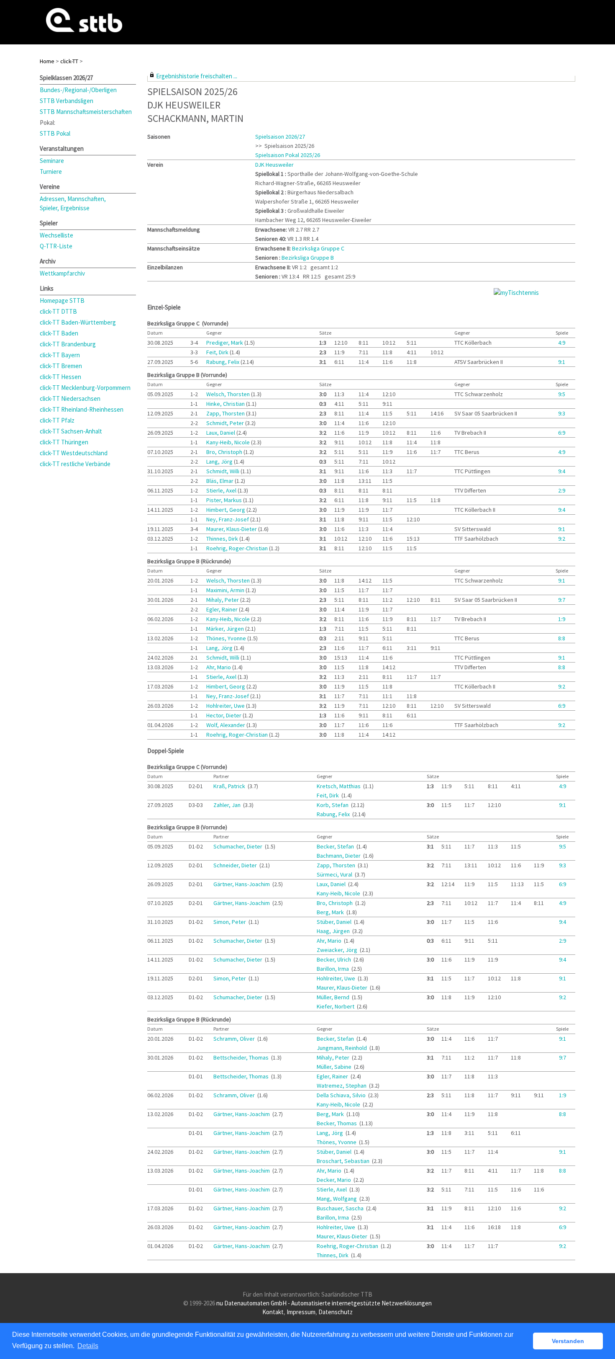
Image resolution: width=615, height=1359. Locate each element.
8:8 (561, 638)
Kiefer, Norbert (336, 1006)
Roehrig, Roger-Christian (237, 548)
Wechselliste (56, 235)
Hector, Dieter (224, 715)
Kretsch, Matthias (339, 786)
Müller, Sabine (335, 1066)
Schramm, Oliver (234, 1038)
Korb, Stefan (333, 805)
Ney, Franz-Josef (228, 519)
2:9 (561, 490)
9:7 (561, 599)
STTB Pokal (55, 133)
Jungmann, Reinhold (342, 1048)
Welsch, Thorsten (228, 394)
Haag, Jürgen (334, 931)
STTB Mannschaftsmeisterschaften (86, 112)
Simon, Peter (230, 922)
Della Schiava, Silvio (342, 1095)
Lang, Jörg (220, 461)
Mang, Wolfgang (337, 1198)
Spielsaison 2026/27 (280, 136)
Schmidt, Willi (223, 471)
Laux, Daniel (221, 432)
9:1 (561, 362)
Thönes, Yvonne (226, 638)
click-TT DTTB (58, 311)
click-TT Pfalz (57, 420)
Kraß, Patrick (229, 786)
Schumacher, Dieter (238, 846)
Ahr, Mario (219, 667)
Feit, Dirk (218, 352)
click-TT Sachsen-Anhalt (71, 431)
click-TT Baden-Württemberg (78, 322)
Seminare (52, 161)
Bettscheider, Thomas (241, 1057)
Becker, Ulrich (334, 959)
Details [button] (87, 1345)
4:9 (561, 342)
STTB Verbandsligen (66, 101)
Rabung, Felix (223, 362)
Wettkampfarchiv (62, 273)
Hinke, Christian (226, 403)
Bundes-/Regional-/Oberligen (78, 90)
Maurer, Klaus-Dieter (232, 529)
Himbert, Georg (226, 509)
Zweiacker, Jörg (338, 950)
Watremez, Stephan (342, 1085)
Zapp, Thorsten (226, 413)
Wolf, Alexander (226, 725)
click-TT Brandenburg (68, 344)
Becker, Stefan (336, 846)
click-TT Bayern (60, 355)
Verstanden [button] (568, 1341)
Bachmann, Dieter (339, 855)
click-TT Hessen (60, 377)
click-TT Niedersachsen (70, 398)
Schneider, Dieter (235, 865)
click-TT (69, 61)
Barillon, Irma (333, 968)
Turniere (51, 171)
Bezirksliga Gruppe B (308, 257)
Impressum (301, 1312)
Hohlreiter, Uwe (226, 705)
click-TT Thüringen (64, 442)
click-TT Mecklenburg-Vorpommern (85, 388)
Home (47, 61)
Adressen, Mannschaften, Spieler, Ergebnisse (73, 203)
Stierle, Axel (222, 490)
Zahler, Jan (227, 805)
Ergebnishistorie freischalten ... (196, 76)
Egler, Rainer (222, 609)
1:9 (561, 619)
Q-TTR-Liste (56, 246)
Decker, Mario (334, 1180)
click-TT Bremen (61, 366)
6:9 (561, 432)
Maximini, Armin (226, 590)
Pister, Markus (224, 500)
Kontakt (273, 1312)
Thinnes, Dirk (222, 538)
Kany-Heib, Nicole (228, 442)
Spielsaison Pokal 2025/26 (287, 155)
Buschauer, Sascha (341, 1208)
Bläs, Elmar (220, 481)
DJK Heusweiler (274, 164)
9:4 (561, 471)
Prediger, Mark (225, 342)
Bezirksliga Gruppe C (318, 248)
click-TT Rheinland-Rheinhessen (81, 409)
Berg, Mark (331, 912)
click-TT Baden (59, 333)
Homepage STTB (62, 300)
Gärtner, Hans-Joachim (242, 884)
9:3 (561, 413)
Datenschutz (335, 1312)
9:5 (561, 394)
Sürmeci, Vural (335, 874)
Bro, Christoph (224, 452)
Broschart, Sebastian (344, 1161)
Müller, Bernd (334, 997)
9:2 (561, 538)
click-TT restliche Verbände (75, 464)
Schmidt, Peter (225, 423)
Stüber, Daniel (335, 922)
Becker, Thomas (337, 1123)
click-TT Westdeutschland (74, 453)
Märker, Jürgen (225, 628)
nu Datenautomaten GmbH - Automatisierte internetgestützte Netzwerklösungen (324, 1303)
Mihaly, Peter (223, 599)
